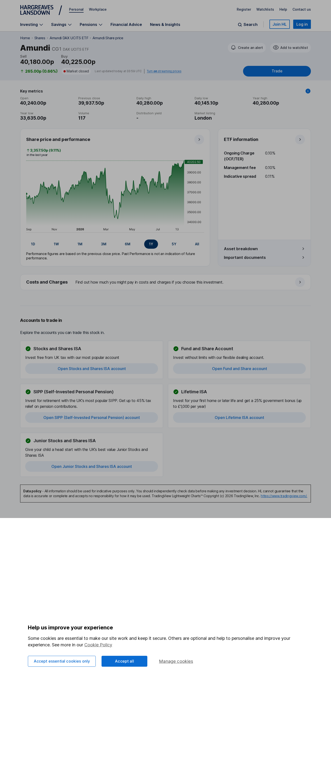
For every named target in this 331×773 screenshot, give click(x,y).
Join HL (280, 24)
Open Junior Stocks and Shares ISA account (91, 466)
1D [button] (33, 244)
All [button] (197, 244)
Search (251, 24)
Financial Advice (126, 24)
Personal (76, 9)
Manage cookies (176, 661)
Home (25, 38)
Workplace (98, 9)
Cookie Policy (98, 644)
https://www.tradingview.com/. (284, 496)
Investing (29, 24)
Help (283, 9)
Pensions (88, 24)
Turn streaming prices (164, 71)
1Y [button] (151, 244)
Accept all (124, 661)
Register (244, 9)
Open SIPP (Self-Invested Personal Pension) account (91, 417)
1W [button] (56, 244)
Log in (302, 24)
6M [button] (127, 244)
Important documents (245, 257)
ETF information (241, 139)
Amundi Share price (108, 38)
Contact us (301, 9)
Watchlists (265, 9)
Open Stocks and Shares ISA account (92, 368)
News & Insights (165, 24)
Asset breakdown (241, 248)
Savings (58, 24)
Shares (39, 38)
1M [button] (80, 244)
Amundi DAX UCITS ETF (69, 38)
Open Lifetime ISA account (239, 417)
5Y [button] (174, 244)
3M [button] (103, 244)
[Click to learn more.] (308, 91)
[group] (115, 244)
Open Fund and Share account (239, 368)
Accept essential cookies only (62, 661)
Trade (277, 71)
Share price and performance (58, 139)
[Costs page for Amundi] (166, 282)
